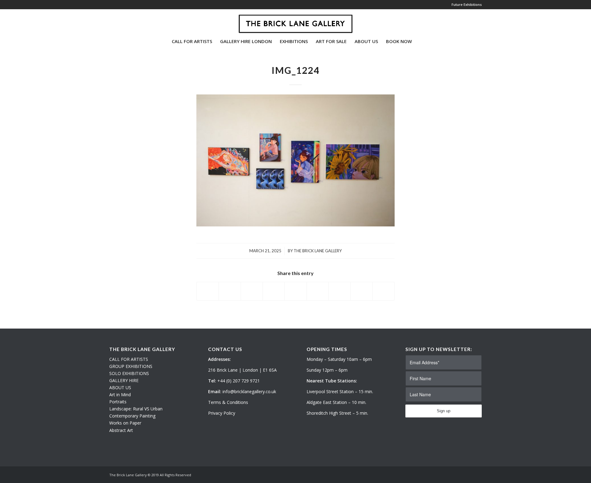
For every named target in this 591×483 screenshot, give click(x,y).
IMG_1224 (295, 70)
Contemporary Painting (132, 416)
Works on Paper (125, 423)
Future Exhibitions (467, 4)
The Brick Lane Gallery (318, 250)
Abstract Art (121, 430)
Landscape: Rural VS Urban (136, 409)
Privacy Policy (221, 413)
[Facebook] (129, 21)
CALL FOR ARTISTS (128, 359)
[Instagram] (120, 21)
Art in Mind (120, 394)
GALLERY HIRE (124, 380)
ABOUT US (120, 387)
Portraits (118, 402)
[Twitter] (111, 21)
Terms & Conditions (228, 402)
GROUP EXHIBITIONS (130, 366)
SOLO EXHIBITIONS (129, 373)
